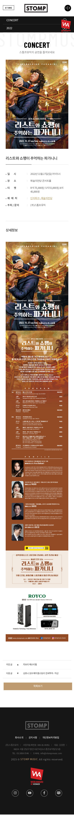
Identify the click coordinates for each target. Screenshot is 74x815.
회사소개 (19, 737)
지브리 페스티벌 (30, 664)
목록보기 (38, 686)
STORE (8, 7)
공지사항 (33, 737)
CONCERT (12, 20)
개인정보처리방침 (50, 737)
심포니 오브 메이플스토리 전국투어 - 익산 (41, 673)
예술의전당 (46, 198)
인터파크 (34, 198)
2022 (9, 28)
